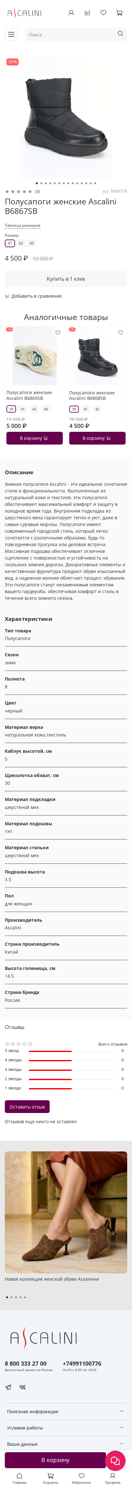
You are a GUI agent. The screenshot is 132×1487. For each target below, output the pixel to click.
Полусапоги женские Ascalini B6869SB (29, 395)
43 (31, 243)
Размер (12, 235)
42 (21, 243)
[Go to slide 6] (59, 183)
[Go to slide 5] (55, 183)
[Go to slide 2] (41, 183)
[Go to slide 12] (86, 183)
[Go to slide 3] (46, 183)
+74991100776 (82, 1363)
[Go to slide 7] (64, 183)
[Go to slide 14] (95, 183)
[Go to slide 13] (91, 183)
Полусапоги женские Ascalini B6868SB (92, 395)
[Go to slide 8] (68, 183)
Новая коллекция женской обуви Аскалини (52, 1279)
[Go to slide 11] (82, 183)
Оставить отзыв (27, 1107)
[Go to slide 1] (37, 183)
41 (10, 243)
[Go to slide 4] (50, 183)
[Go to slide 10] (77, 183)
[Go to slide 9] (73, 183)
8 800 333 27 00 (25, 1363)
